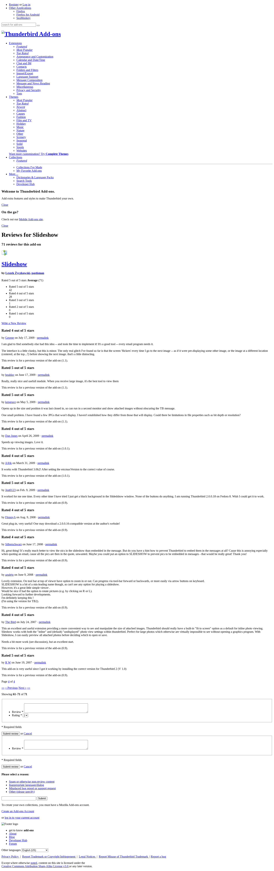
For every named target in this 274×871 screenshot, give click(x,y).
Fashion (21, 117)
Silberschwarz (13, 544)
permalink (43, 337)
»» (28, 687)
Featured (21, 46)
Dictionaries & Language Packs (35, 177)
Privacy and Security (28, 90)
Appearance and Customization (34, 56)
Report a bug (158, 856)
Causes (20, 113)
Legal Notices (87, 856)
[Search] (38, 25)
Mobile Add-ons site (31, 219)
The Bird (10, 622)
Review (17, 711)
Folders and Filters (27, 70)
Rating (17, 715)
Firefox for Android (28, 14)
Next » (22, 687)
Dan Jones (11, 435)
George (9, 337)
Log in (26, 4)
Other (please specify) (22, 791)
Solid (19, 143)
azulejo (9, 574)
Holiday (21, 123)
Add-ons (49, 34)
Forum (13, 843)
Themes (13, 96)
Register (14, 4)
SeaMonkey (23, 18)
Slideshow (14, 264)
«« (2, 687)
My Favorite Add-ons (29, 170)
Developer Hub (25, 184)
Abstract (21, 110)
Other (19, 133)
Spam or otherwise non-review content (31, 781)
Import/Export (24, 73)
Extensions (15, 43)
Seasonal (21, 140)
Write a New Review (13, 323)
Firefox (20, 11)
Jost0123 (10, 490)
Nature (20, 130)
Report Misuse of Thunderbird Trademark (124, 856)
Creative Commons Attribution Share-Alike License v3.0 (35, 866)
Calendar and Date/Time (30, 60)
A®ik (8, 463)
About (12, 833)
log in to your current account (22, 817)
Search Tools (24, 180)
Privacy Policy (10, 856)
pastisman (38, 273)
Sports (20, 147)
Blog (12, 837)
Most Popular (24, 49)
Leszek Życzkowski (17, 273)
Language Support (27, 76)
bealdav (9, 374)
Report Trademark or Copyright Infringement (49, 856)
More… (13, 174)
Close (4, 204)
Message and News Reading (33, 83)
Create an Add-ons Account (17, 811)
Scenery (21, 137)
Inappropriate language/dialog (26, 785)
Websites (21, 150)
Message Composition (29, 80)
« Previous (11, 687)
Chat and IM (23, 63)
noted (34, 862)
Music (20, 127)
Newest (20, 107)
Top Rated (22, 53)
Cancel (28, 733)
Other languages (11, 850)
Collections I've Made (29, 167)
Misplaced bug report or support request (32, 788)
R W (8, 662)
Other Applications (20, 8)
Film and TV (24, 120)
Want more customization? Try (38, 153)
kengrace (10, 402)
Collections (15, 157)
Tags (19, 93)
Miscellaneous (24, 86)
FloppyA (10, 517)
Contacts (21, 66)
